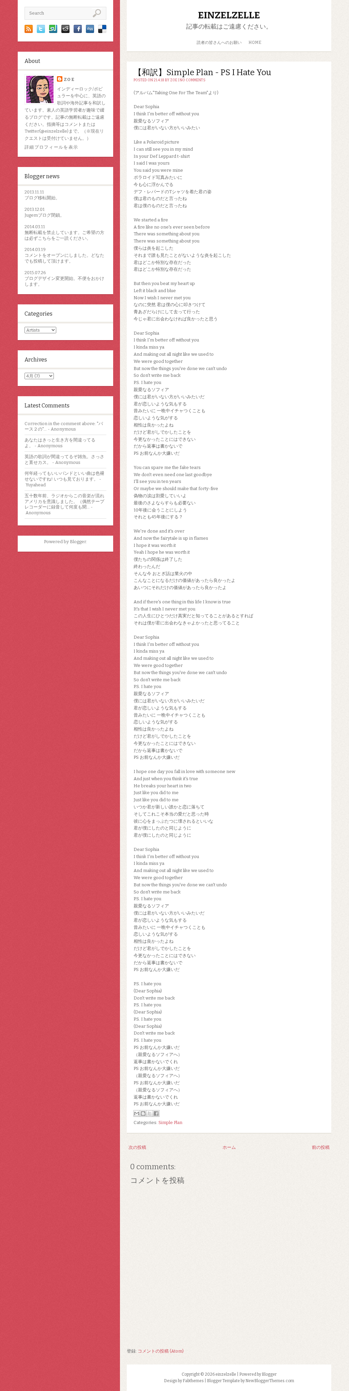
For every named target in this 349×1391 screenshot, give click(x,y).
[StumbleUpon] (53, 31)
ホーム (229, 1147)
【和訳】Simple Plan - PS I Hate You (202, 72)
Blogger (78, 541)
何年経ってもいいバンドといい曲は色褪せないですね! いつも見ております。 (64, 476)
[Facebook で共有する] (156, 1113)
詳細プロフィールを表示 (51, 147)
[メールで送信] (136, 1113)
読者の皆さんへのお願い (219, 42)
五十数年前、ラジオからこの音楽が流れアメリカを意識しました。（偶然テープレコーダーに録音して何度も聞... (64, 501)
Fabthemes (193, 1380)
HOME (254, 42)
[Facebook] (78, 31)
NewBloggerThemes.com (269, 1380)
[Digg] (90, 31)
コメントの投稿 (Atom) (161, 1351)
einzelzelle (229, 15)
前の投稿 (321, 1147)
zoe (69, 79)
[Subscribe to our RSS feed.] (29, 31)
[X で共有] (149, 1113)
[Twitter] (41, 31)
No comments (193, 80)
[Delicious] (102, 31)
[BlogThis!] (143, 1113)
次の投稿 (137, 1147)
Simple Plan (170, 1122)
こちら (44, 238)
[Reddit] (65, 31)
